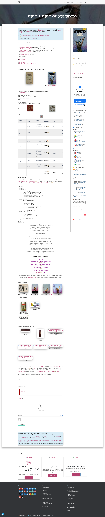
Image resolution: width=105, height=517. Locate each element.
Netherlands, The (79, 144)
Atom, (80, 73)
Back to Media (24, 34)
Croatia (77, 159)
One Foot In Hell (70, 492)
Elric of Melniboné (24, 46)
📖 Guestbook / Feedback (46, 515)
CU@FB (20, 398)
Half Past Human (71, 503)
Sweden (77, 155)
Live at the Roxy (83, 187)
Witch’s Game (70, 498)
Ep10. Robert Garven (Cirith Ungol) (27, 35)
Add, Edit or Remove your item (27, 36)
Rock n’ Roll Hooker (71, 507)
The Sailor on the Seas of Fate (26, 47)
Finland (77, 161)
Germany (78, 135)
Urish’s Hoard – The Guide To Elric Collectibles (28, 63)
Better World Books (43, 440)
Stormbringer (22, 53)
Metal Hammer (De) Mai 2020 (76, 466)
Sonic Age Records (24, 437)
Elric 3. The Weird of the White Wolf (42, 35)
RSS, (75, 73)
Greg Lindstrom (78, 124)
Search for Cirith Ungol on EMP (78, 214)
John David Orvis (83, 191)
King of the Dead (78, 119)
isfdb (28, 368)
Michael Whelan (30, 31)
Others (44, 507)
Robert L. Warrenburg (47, 498)
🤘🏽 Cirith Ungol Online (22, 515)
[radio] (76, 63)
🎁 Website (75, 219)
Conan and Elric (22, 59)
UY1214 (38, 262)
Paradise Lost (69, 494)
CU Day (80, 80)
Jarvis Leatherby (46, 502)
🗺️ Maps (29, 515)
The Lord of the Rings (31, 277)
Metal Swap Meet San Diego (80, 185)
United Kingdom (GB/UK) (80, 141)
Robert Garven (77, 121)
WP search (34, 38)
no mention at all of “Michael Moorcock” (46, 378)
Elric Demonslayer (40, 371)
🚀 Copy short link (23, 32)
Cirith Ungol (77, 115)
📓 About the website (36, 515)
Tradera (33, 437)
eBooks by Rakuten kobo (56, 440)
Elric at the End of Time (24, 54)
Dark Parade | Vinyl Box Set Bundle (79, 189)
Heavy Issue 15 (52, 467)
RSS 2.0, (77, 73)
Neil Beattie (45, 491)
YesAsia (46, 437)
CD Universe (47, 434)
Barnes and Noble (34, 440)
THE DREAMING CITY (41, 30)
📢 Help (53, 515)
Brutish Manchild (71, 502)
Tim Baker (77, 116)
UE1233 (38, 269)
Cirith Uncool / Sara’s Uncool (73, 491)
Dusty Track (75, 171)
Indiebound (20, 441)
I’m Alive (56, 294)
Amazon (46, 146)
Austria (77, 153)
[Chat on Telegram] (2, 514)
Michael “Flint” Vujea (47, 494)
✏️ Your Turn (79, 2)
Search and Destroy (78, 112)
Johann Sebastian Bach (80, 196)
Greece (77, 137)
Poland (77, 139)
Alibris (24, 440)
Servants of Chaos (71, 495)
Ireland (77, 164)
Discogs (37, 436)
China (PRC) (78, 133)
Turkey (77, 157)
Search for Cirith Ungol (77, 210)
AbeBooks (20, 440)
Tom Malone (45, 506)
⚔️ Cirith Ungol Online (69, 2)
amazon (35, 368)
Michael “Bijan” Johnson (48, 501)
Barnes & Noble (39, 434)
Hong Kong (78, 140)
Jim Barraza (77, 123)
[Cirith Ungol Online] (19, 2)
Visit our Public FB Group (79, 104)
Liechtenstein (78, 162)
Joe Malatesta (46, 497)
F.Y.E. (51, 436)
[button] (82, 2)
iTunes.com (58, 436)
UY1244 (38, 266)
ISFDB (45, 126)
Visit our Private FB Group (79, 105)
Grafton (25, 316)
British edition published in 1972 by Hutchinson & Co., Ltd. (38, 182)
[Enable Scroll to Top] (102, 514)
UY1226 (38, 272)
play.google (26, 441)
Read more (29, 477)
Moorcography (47, 371)
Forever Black (69, 501)
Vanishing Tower (21, 371)
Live (68, 496)
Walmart (39, 437)
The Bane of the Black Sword (25, 51)
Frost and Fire (70, 488)
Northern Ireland (79, 160)
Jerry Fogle (77, 117)
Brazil (77, 156)
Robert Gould (57, 366)
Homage (68, 510)
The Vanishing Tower (24, 50)
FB (37, 38)
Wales (77, 152)
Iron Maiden (82, 192)
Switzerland (78, 145)
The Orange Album (70, 487)
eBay (45, 436)
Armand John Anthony (47, 503)
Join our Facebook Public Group (80, 100)
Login (62, 415)
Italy (77, 136)
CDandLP (55, 434)
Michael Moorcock (22, 61)
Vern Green (45, 499)
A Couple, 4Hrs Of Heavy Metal (79, 174)
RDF (82, 73)
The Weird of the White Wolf (25, 48)
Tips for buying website (82, 219)
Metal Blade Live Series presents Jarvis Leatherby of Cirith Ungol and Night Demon (29, 469)
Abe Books (23, 434)
